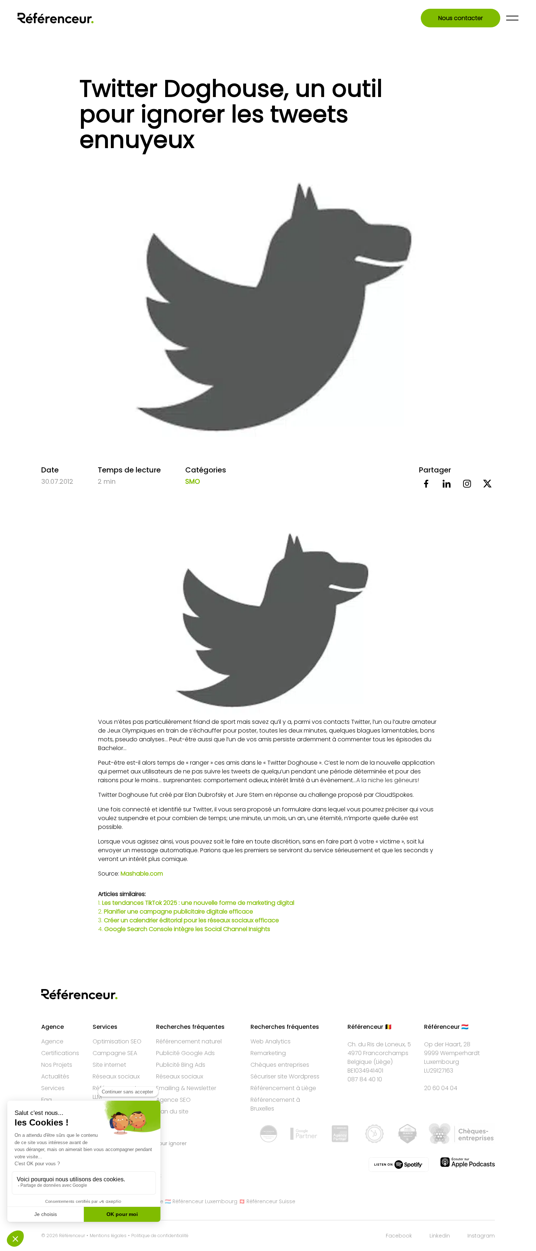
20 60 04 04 (440, 1088)
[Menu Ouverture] (512, 18)
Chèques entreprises (279, 1065)
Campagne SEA (115, 1053)
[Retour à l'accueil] (56, 18)
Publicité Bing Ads (180, 1065)
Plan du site (172, 1111)
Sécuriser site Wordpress (284, 1076)
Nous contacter (460, 18)
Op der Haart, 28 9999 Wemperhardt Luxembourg (452, 1053)
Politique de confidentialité (160, 1236)
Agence (52, 1041)
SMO (192, 481)
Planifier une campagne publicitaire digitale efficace (178, 911)
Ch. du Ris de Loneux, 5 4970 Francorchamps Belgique (379, 1053)
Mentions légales (108, 1236)
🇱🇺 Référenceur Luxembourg (201, 1201)
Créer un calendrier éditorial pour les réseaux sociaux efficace (191, 920)
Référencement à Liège (283, 1088)
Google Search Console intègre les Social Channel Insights (187, 929)
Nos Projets (56, 1065)
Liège (383, 1062)
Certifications (60, 1053)
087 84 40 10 (364, 1079)
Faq (46, 1100)
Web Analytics (270, 1041)
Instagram (481, 1235)
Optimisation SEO (117, 1041)
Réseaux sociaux (116, 1076)
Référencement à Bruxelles (275, 1104)
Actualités (55, 1076)
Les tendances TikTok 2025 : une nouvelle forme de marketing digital (198, 903)
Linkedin (440, 1235)
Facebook (399, 1235)
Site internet (109, 1065)
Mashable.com (142, 873)
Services (53, 1088)
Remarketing (268, 1053)
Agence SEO (173, 1100)
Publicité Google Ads (185, 1053)
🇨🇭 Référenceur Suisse (267, 1201)
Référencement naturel (189, 1041)
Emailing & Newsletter (186, 1088)
